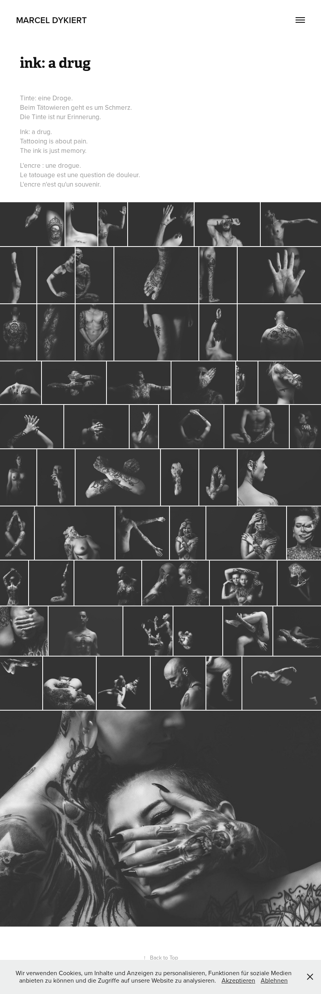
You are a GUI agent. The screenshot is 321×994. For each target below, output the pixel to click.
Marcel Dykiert (51, 20)
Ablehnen (274, 980)
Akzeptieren (238, 980)
